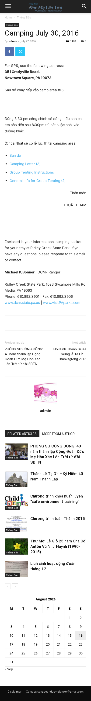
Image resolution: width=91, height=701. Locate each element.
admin (13, 41)
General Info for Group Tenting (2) (38, 180)
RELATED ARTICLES (22, 434)
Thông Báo (24, 17)
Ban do (15, 155)
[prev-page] (7, 586)
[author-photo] (45, 404)
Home (9, 17)
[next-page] (15, 586)
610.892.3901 (28, 296)
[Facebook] (9, 51)
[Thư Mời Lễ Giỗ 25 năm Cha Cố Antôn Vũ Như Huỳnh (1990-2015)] (16, 546)
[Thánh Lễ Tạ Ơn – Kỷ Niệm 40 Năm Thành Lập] (16, 479)
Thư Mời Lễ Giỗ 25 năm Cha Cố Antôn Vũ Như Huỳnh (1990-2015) (57, 546)
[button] (7, 6)
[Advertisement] (45, 105)
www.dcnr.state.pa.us (22, 302)
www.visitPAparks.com (61, 302)
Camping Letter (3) (25, 164)
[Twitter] (20, 51)
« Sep (9, 669)
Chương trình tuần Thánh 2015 (57, 518)
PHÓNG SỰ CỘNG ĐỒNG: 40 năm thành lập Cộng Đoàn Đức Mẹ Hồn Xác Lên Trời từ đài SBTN (24, 356)
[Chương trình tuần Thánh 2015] (16, 524)
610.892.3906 (61, 296)
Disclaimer (14, 692)
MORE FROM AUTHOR (58, 434)
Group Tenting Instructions (32, 172)
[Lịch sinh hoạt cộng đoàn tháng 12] (16, 569)
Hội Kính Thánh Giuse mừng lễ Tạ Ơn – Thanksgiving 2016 (69, 354)
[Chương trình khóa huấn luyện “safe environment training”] (16, 502)
